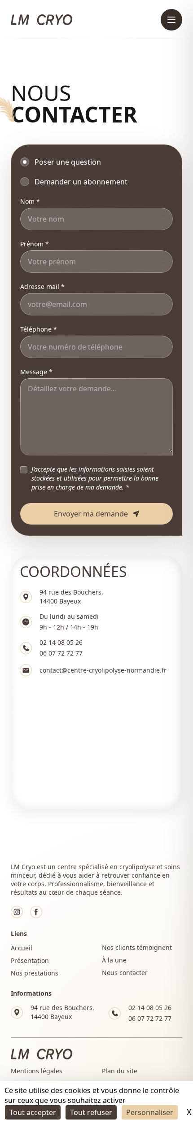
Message (33, 371)
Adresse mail (39, 286)
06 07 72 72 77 (61, 653)
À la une (114, 960)
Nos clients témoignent (137, 947)
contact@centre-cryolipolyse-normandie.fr (103, 670)
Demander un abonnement (81, 181)
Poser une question (68, 161)
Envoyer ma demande (91, 514)
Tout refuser (91, 1112)
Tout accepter (32, 1112)
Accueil (21, 948)
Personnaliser (149, 1112)
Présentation (30, 960)
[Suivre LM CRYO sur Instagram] (17, 912)
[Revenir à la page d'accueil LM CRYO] (41, 19)
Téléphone (36, 329)
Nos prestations (34, 973)
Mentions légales (36, 1071)
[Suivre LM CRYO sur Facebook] (36, 912)
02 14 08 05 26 (61, 642)
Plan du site (119, 1071)
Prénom (32, 244)
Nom (27, 201)
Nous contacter (125, 972)
